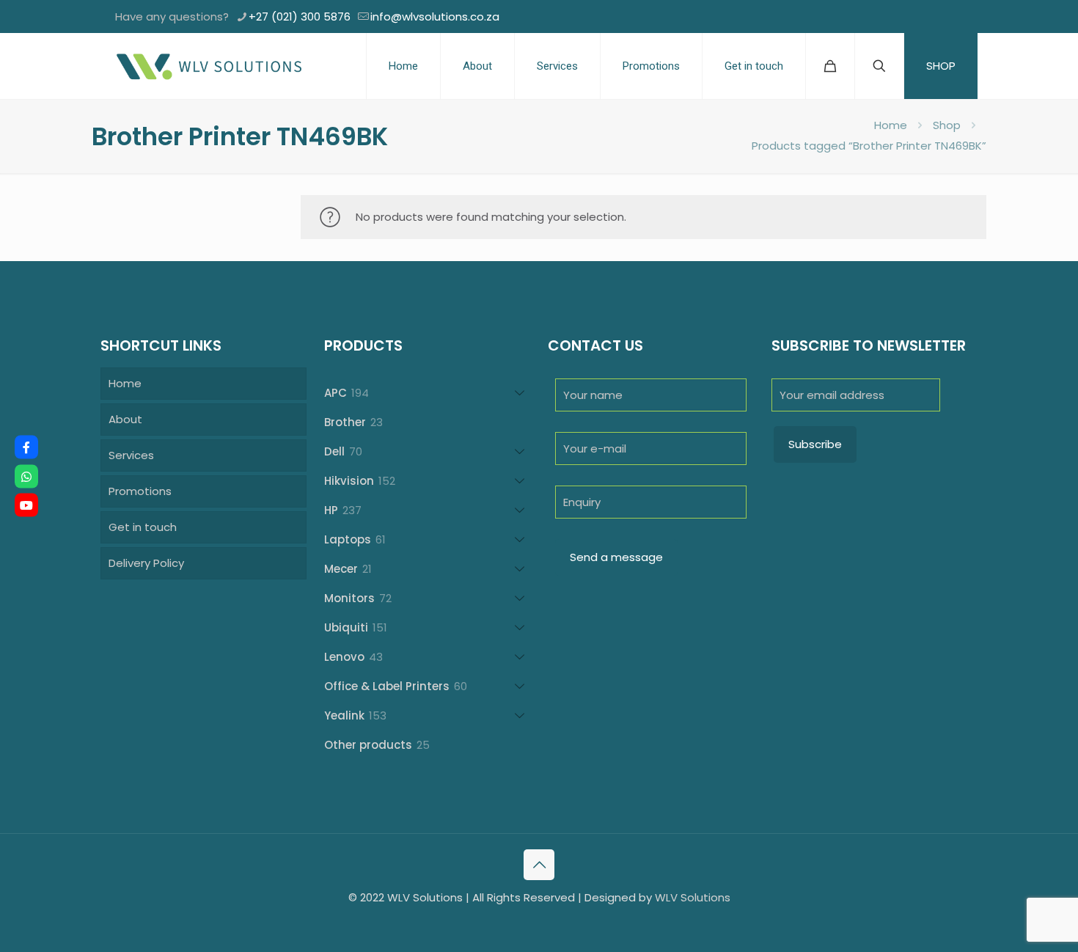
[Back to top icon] (539, 864)
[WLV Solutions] (208, 66)
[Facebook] (26, 447)
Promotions (140, 491)
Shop (947, 125)
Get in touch (143, 527)
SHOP (941, 65)
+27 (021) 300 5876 (300, 16)
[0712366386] (26, 476)
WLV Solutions (692, 897)
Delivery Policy (146, 563)
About (125, 419)
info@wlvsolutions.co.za (434, 16)
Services (131, 455)
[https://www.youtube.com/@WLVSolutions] (26, 505)
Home (890, 125)
